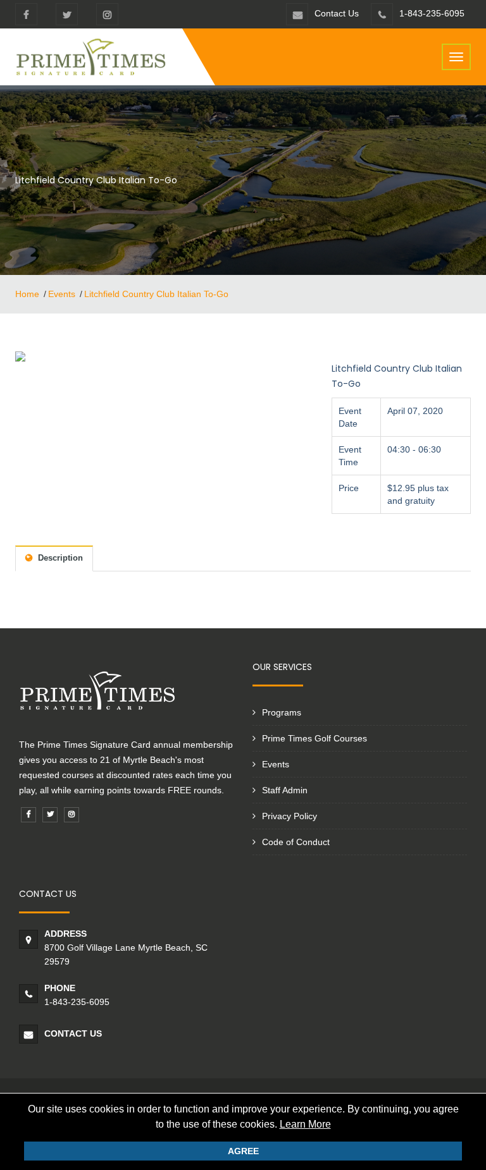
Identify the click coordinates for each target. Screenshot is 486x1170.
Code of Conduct (296, 842)
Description (59, 558)
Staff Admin (285, 790)
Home (27, 294)
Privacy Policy (289, 816)
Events (61, 294)
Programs (281, 712)
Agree (243, 1151)
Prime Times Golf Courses (314, 738)
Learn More (305, 1124)
